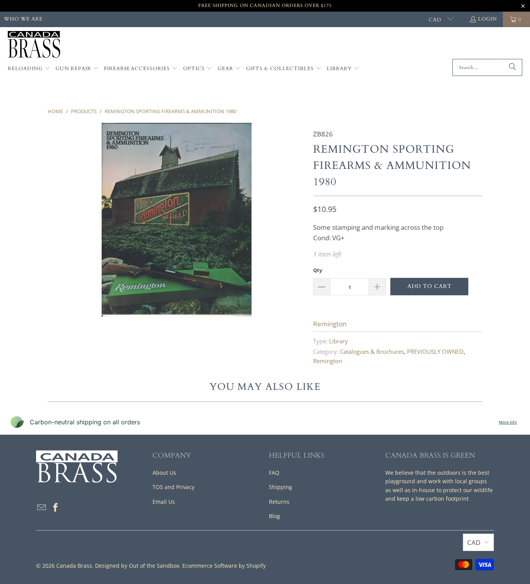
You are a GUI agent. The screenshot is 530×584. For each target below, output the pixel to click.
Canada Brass (74, 565)
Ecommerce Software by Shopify (224, 565)
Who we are (23, 19)
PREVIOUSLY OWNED (435, 351)
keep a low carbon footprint (433, 498)
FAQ (274, 472)
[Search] (512, 67)
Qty (317, 270)
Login (487, 19)
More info (508, 422)
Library (338, 341)
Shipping (280, 487)
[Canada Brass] (34, 45)
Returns (279, 501)
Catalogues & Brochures (372, 351)
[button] (29, 69)
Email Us (163, 501)
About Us (164, 472)
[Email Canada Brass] (42, 507)
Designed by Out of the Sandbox (137, 565)
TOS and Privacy (173, 487)
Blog (274, 516)
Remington (329, 323)
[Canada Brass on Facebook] (56, 507)
